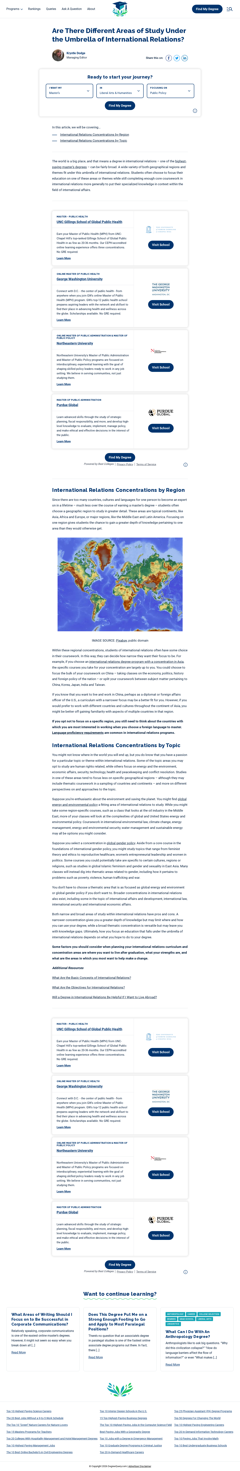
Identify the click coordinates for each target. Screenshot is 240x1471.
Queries (51, 9)
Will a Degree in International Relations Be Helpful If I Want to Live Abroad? (104, 997)
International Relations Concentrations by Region (94, 134)
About (91, 9)
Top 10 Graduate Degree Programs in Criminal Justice (131, 1445)
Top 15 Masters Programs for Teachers (29, 1431)
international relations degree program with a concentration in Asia (136, 662)
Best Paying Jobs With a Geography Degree (125, 1431)
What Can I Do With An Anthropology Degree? (188, 1334)
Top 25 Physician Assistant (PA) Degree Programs (203, 1411)
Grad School (187, 1319)
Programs (12, 9)
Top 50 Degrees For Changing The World (197, 1418)
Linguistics (173, 1324)
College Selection (209, 1314)
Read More (18, 1352)
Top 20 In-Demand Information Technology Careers (203, 1431)
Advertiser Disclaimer (139, 1466)
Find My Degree (207, 9)
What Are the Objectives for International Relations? (88, 987)
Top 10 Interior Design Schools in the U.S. (123, 1411)
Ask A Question (72, 9)
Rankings (34, 9)
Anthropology (175, 1314)
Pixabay (121, 640)
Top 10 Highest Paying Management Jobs (30, 1445)
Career (191, 1314)
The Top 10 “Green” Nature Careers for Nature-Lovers (37, 1424)
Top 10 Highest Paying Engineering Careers (199, 1424)
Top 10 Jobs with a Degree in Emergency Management (131, 1438)
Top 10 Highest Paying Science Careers (28, 1411)
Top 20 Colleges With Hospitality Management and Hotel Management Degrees (52, 1438)
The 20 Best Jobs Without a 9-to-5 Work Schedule (34, 1418)
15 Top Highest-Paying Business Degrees (123, 1418)
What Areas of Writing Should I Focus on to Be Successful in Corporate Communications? (41, 1319)
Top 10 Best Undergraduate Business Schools (200, 1445)
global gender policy (121, 843)
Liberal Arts (205, 1319)
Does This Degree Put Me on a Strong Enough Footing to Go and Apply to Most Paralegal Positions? (117, 1321)
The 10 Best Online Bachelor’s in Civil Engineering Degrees (39, 1452)
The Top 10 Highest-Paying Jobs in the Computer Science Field (136, 1424)
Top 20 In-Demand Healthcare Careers (122, 1452)
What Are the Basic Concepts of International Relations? (91, 978)
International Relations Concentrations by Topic (93, 140)
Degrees (171, 1319)
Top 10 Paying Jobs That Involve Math (196, 1438)
